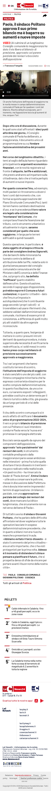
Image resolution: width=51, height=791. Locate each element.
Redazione (9, 775)
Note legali (13, 778)
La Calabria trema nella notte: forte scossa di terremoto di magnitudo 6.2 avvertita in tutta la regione (27, 665)
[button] (45, 15)
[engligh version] (9, 6)
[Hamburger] (4, 5)
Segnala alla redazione (23, 775)
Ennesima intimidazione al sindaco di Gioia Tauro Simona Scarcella (27, 638)
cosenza (30, 577)
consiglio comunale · (29, 574)
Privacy (36, 775)
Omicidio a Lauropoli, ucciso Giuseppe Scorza (26, 651)
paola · (12, 574)
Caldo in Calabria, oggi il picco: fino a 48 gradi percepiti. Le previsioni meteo (27, 625)
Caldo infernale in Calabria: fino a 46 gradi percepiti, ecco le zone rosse (27, 611)
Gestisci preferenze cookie (31, 778)
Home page (7, 14)
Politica (17, 14)
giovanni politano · (13, 577)
